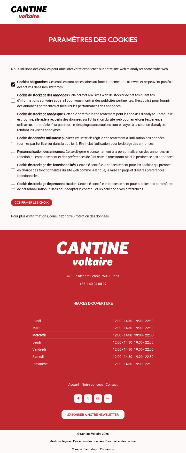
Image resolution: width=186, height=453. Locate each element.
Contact (112, 384)
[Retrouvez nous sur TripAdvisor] (108, 398)
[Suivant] (173, 12)
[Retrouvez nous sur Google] (88, 398)
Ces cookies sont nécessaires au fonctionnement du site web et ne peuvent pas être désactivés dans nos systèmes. (95, 84)
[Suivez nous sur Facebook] (78, 398)
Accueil (73, 384)
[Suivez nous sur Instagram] (98, 398)
